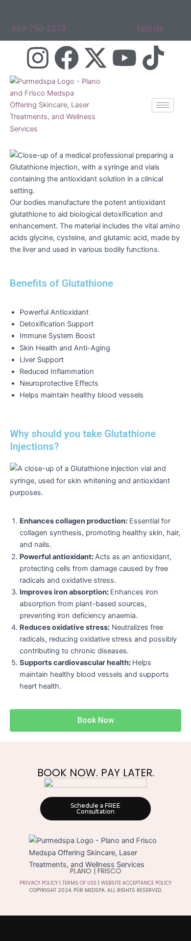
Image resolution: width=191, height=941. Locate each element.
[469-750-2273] (16, 15)
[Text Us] (141, 15)
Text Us (150, 28)
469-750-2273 (38, 28)
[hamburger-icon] (163, 105)
